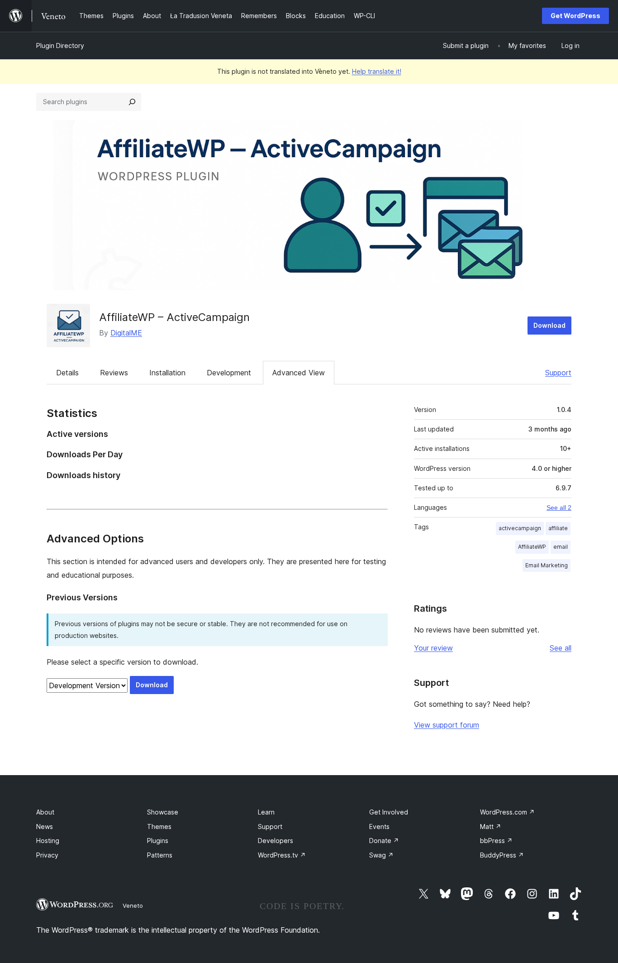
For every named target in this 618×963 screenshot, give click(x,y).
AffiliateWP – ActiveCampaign (174, 317)
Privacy (47, 855)
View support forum (446, 724)
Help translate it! (376, 71)
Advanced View (298, 372)
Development (229, 372)
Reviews (114, 372)
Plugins (157, 840)
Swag (381, 855)
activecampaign (520, 528)
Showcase (162, 812)
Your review (433, 647)
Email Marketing (546, 565)
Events (379, 826)
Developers (275, 840)
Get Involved (388, 812)
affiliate (558, 528)
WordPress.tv (282, 855)
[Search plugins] (132, 102)
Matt (490, 826)
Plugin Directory (60, 45)
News (44, 826)
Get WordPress (575, 15)
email (560, 546)
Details (67, 372)
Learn (266, 812)
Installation (167, 372)
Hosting (47, 840)
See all (560, 647)
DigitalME (126, 332)
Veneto (133, 905)
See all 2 (559, 507)
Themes (159, 826)
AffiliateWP (532, 546)
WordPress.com (507, 812)
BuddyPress (502, 855)
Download (549, 325)
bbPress (496, 840)
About (45, 812)
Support (558, 372)
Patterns (159, 855)
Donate (384, 840)
